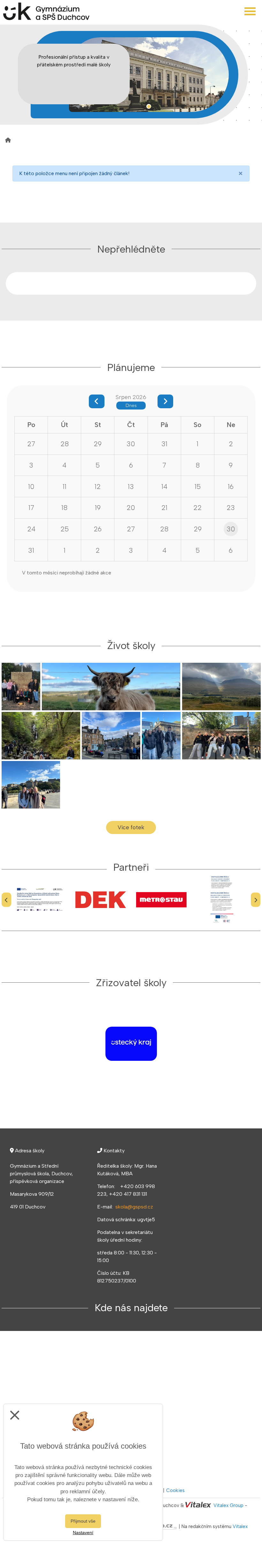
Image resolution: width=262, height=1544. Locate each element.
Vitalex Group (228, 1505)
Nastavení (83, 1532)
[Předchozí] (6, 900)
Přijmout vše (83, 1521)
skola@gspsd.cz (134, 1207)
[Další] (255, 900)
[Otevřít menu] (250, 11)
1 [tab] (148, 106)
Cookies (175, 1490)
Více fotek (131, 827)
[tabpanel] (149, 74)
